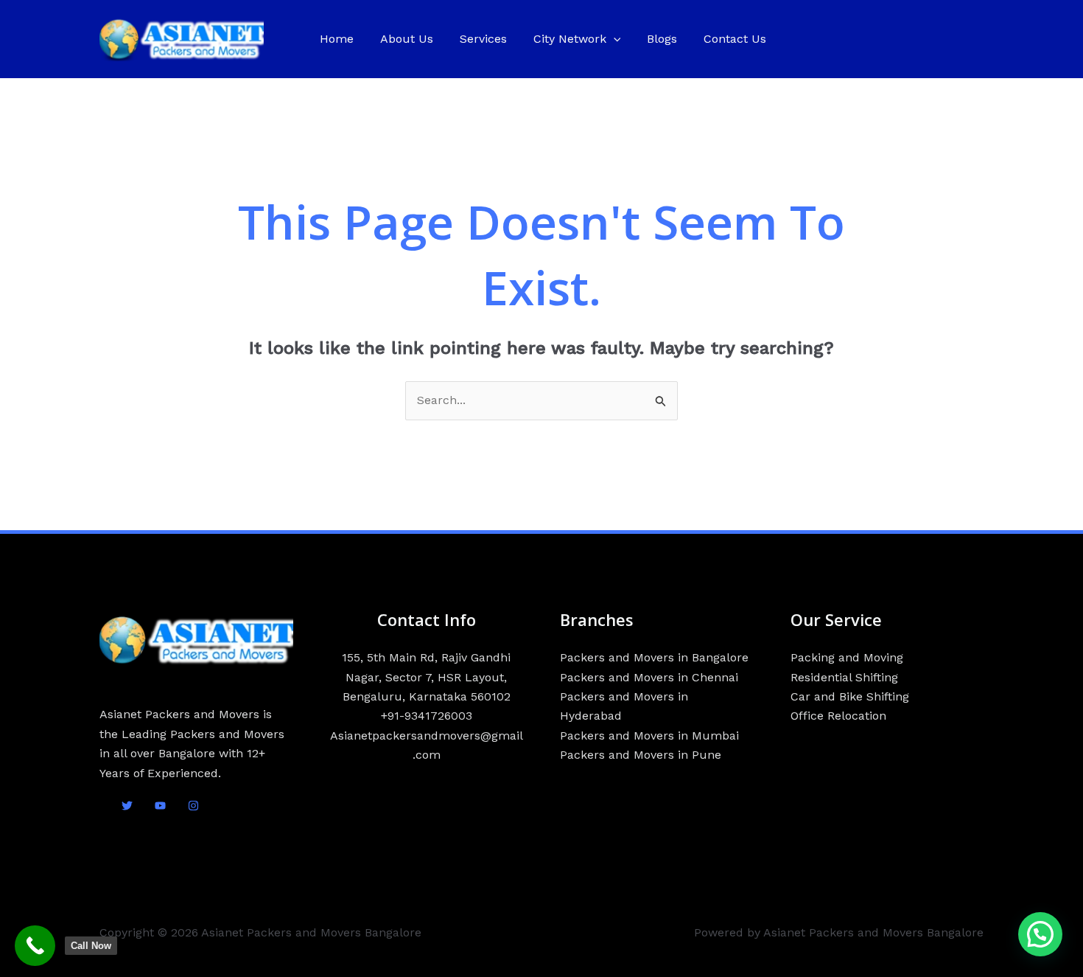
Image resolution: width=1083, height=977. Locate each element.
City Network (569, 39)
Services (483, 39)
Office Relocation (838, 716)
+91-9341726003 (426, 716)
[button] (613, 39)
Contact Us (735, 39)
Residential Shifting (844, 677)
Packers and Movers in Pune (640, 755)
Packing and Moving (847, 657)
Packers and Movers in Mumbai (649, 736)
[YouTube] (160, 805)
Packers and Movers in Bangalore (654, 657)
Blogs (662, 39)
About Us (406, 39)
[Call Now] (35, 945)
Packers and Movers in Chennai (649, 677)
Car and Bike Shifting (850, 696)
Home (337, 39)
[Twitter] (127, 805)
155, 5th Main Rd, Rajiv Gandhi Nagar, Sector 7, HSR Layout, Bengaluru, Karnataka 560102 (426, 676)
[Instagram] (193, 805)
